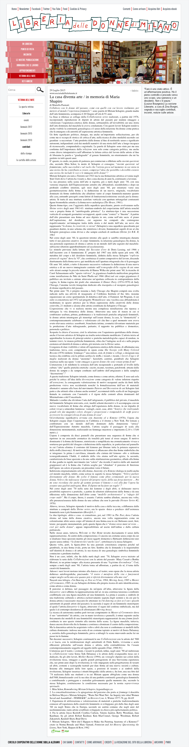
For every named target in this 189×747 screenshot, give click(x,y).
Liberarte (26, 113)
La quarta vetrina (26, 106)
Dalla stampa (26, 153)
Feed (65, 9)
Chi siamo (67, 742)
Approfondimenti (27, 70)
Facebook (36, 9)
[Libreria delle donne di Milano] (94, 32)
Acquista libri (154, 9)
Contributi (26, 146)
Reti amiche (27, 81)
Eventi (26, 120)
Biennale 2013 (26, 140)
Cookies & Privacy (78, 9)
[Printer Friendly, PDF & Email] (60, 732)
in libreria (27, 43)
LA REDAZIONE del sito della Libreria (133, 742)
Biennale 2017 (26, 126)
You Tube (56, 9)
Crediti (108, 742)
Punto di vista (27, 49)
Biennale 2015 (26, 133)
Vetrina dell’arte (27, 75)
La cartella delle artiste (26, 160)
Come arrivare (139, 9)
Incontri (27, 54)
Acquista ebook (170, 9)
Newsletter (24, 9)
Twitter (46, 9)
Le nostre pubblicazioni (27, 59)
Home (14, 9)
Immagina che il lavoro (27, 65)
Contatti (126, 9)
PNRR (168, 742)
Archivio (158, 742)
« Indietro (134, 90)
